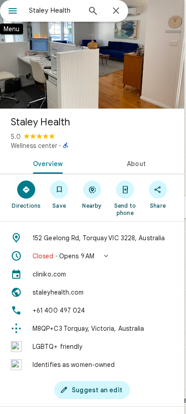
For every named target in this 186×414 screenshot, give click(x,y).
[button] (92, 256)
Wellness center (34, 146)
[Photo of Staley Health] (92, 54)
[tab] (46, 163)
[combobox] (54, 10)
